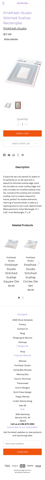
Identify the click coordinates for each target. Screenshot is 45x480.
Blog (22, 333)
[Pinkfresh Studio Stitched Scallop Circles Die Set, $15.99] (30, 244)
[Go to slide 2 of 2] (23, 298)
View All (22, 405)
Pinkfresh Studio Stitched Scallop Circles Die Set (30, 275)
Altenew (22, 361)
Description (22, 167)
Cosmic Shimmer (22, 378)
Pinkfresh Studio (22, 365)
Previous (3, 263)
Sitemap (22, 342)
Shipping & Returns (22, 337)
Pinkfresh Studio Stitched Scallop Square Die (11, 273)
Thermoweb (22, 383)
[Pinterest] (22, 155)
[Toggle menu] (3, 3)
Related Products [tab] (22, 225)
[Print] (13, 155)
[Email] (9, 155)
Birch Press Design (23, 392)
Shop (22, 351)
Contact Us (22, 329)
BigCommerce (26, 470)
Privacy (22, 324)
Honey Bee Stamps (22, 370)
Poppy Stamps (23, 396)
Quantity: (22, 119)
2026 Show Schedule (22, 320)
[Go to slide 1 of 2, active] (19, 298)
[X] (18, 155)
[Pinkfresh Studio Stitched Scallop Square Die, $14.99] (11, 244)
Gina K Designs (22, 387)
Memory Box (23, 374)
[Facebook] (4, 155)
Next (38, 263)
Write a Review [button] (11, 39)
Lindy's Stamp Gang (22, 401)
